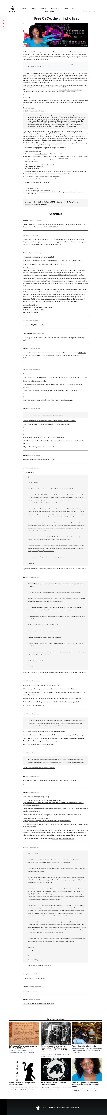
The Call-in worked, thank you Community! (37, 965)
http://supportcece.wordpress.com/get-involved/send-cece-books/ (56, 539)
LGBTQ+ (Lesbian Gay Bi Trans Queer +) (65, 202)
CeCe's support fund (35, 151)
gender (27, 205)
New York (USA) (61, 384)
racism (34, 202)
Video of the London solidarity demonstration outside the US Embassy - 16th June (49, 421)
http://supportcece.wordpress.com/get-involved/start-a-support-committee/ (47, 821)
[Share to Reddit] (72, 65)
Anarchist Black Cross (41, 154)
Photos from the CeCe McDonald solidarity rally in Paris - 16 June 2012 (46, 424)
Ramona (44, 205)
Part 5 (43, 744)
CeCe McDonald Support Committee (38, 143)
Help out (52, 1107)
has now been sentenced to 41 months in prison (61, 131)
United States (43, 202)
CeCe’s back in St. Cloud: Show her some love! (38, 1003)
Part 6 (48, 744)
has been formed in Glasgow (46, 459)
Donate (44, 1107)
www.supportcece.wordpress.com (63, 838)
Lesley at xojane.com (32, 111)
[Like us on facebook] (3, 26)
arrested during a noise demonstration (48, 140)
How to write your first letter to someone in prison (39, 768)
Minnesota (36, 205)
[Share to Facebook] (69, 65)
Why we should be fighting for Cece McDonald (38, 447)
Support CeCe (76, 171)
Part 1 (25, 744)
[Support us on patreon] (3, 23)
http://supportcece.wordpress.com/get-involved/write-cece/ (41, 551)
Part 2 (29, 744)
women (28, 202)
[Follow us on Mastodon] (3, 20)
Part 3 (34, 744)
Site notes (75, 1107)
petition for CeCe (33, 179)
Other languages (63, 1107)
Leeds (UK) (49, 384)
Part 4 (39, 744)
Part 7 (53, 744)
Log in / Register (49, 11)
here (76, 156)
